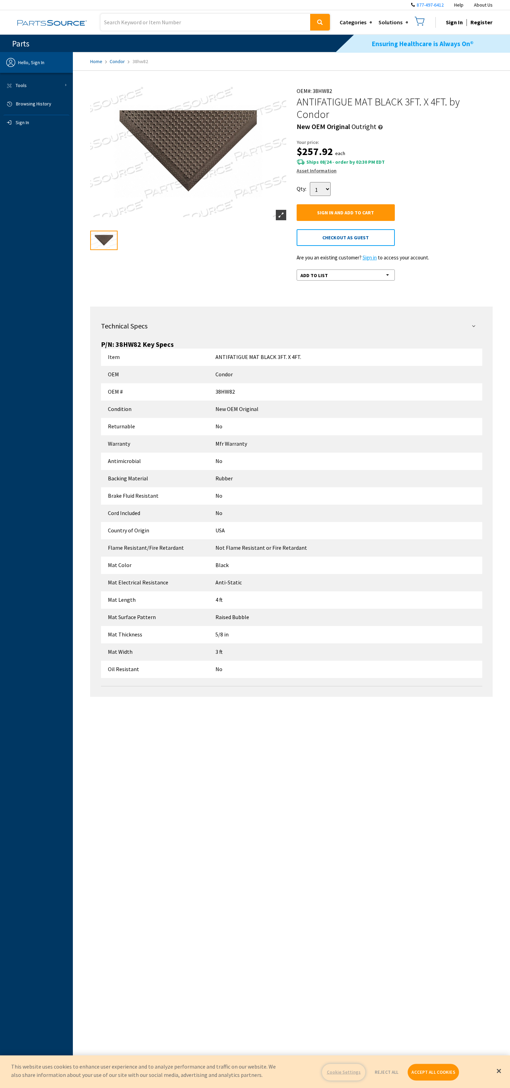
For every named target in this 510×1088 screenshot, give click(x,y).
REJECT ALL (386, 1072)
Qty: (301, 188)
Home (96, 61)
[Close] (499, 1071)
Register (481, 22)
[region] (255, 1071)
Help (459, 5)
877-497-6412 (430, 5)
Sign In (454, 22)
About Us (483, 5)
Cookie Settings (344, 1072)
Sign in (370, 257)
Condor (117, 61)
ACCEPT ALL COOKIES (433, 1072)
